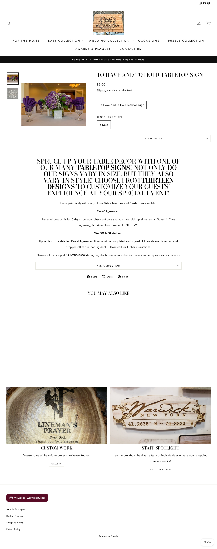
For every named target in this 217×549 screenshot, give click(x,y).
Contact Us (131, 49)
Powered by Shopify (108, 536)
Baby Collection (65, 41)
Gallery (56, 463)
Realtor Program (15, 516)
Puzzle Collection (186, 41)
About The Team (160, 469)
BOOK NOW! (153, 138)
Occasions (149, 41)
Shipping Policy (15, 522)
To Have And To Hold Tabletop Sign (122, 105)
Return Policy (13, 529)
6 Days (104, 125)
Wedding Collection (110, 41)
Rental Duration (109, 117)
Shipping (102, 90)
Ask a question (108, 265)
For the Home (27, 41)
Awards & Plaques (93, 49)
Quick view (31, 348)
